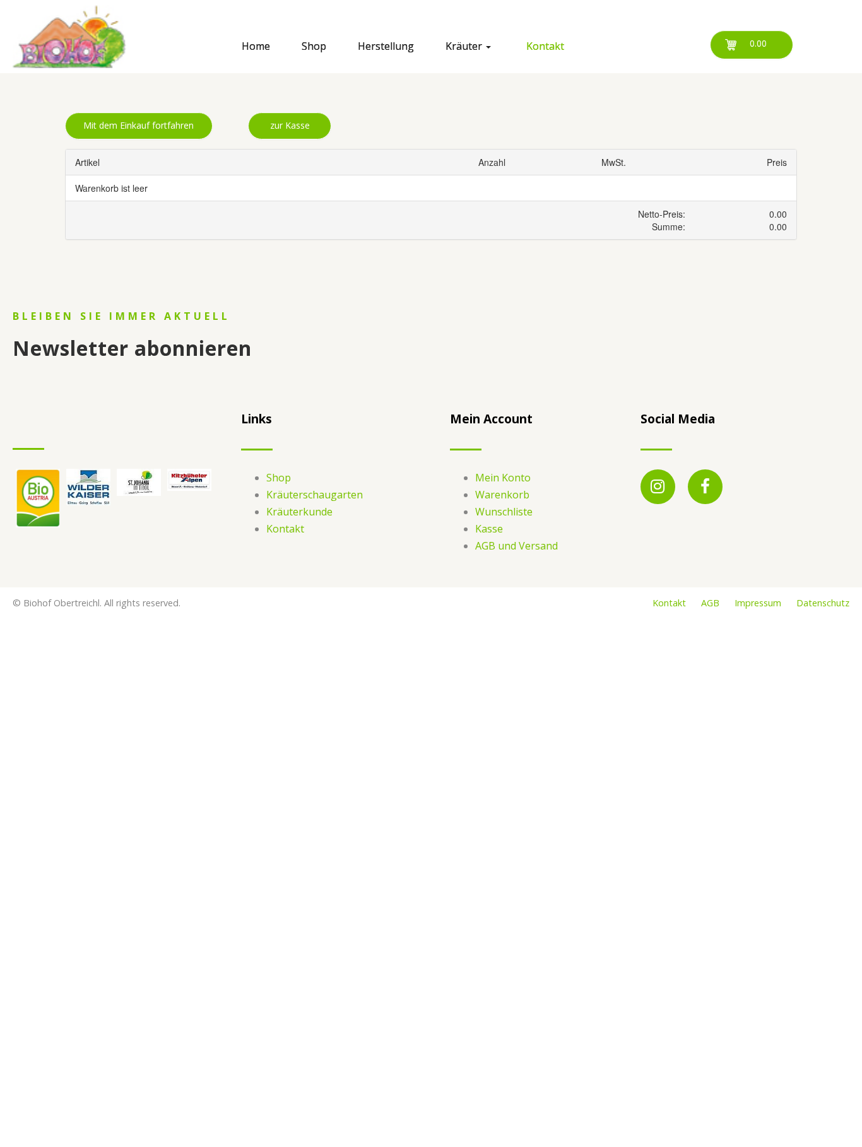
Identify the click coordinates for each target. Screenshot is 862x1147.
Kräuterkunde (299, 512)
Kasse (489, 529)
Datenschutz (822, 603)
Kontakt (285, 529)
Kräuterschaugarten (314, 495)
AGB (710, 603)
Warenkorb (502, 495)
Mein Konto (503, 478)
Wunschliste (504, 512)
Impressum (758, 603)
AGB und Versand (516, 546)
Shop (278, 478)
